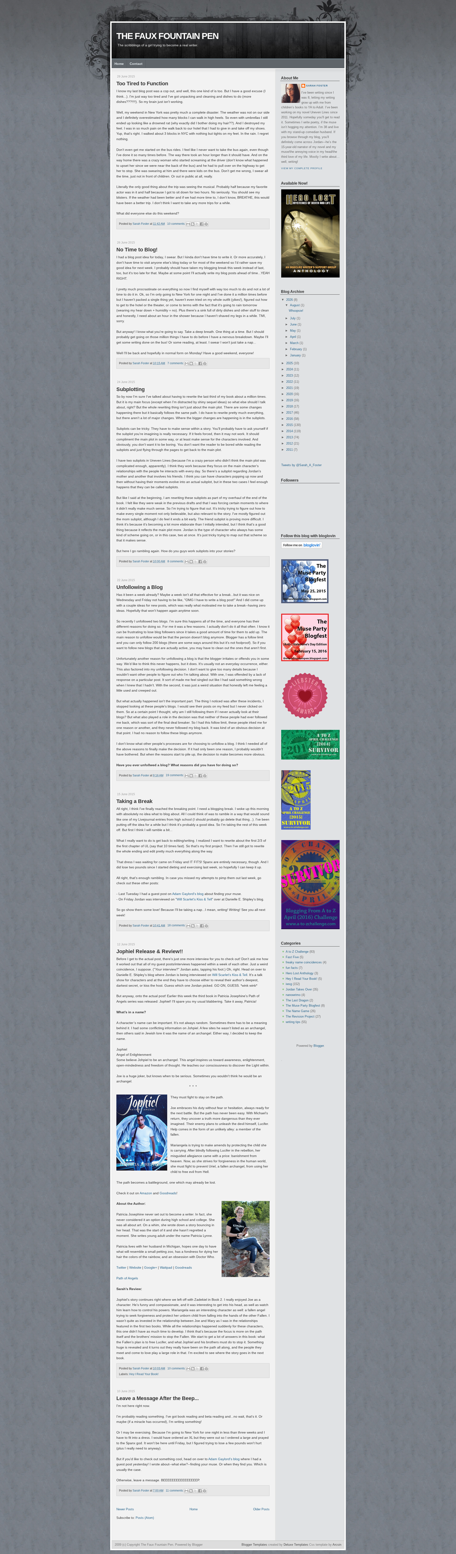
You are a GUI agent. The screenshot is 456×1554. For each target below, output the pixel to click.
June (293, 324)
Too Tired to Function (142, 83)
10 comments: (176, 223)
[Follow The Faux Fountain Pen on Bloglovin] (301, 547)
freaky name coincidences (304, 962)
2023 (289, 375)
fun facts (292, 968)
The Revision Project (300, 1016)
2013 (289, 437)
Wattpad (166, 1267)
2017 (289, 412)
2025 (289, 363)
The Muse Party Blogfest (303, 1005)
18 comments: (176, 925)
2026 (289, 299)
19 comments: (175, 775)
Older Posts (261, 1509)
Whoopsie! (296, 310)
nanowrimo (293, 995)
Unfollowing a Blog (139, 587)
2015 (289, 425)
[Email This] (188, 224)
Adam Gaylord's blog (188, 894)
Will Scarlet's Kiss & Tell (194, 899)
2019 (289, 400)
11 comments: (175, 1490)
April (293, 337)
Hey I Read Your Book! (143, 1374)
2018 (289, 406)
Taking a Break (134, 801)
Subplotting (130, 389)
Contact (136, 64)
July (293, 318)
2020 (289, 394)
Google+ (150, 1267)
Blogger (319, 1045)
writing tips (293, 1022)
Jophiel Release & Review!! (149, 951)
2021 (289, 388)
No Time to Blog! (136, 250)
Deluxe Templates (296, 1544)
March (294, 343)
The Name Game (297, 1011)
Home (119, 64)
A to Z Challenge (297, 951)
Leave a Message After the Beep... (157, 1398)
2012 (289, 443)
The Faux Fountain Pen (167, 36)
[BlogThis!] (192, 224)
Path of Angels (127, 1278)
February (296, 349)
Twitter (121, 1267)
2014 (289, 431)
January (295, 355)
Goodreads (168, 1193)
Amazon (146, 1193)
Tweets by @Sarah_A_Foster (301, 465)
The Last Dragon (297, 1000)
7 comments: (176, 363)
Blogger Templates (254, 1544)
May (293, 330)
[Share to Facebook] (201, 224)
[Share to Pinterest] (206, 224)
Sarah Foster (317, 85)
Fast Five (292, 957)
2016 (289, 419)
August (295, 305)
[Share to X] (197, 224)
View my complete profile (302, 168)
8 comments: (176, 561)
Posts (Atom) (145, 1518)
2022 (289, 381)
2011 (289, 449)
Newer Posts (125, 1509)
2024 (289, 369)
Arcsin (336, 1544)
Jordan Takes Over (299, 989)
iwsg (289, 984)
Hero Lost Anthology (300, 973)
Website (135, 1267)
